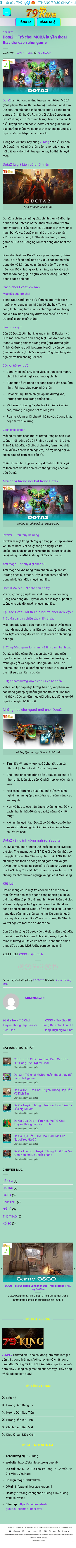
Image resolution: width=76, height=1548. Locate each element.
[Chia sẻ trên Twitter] (35, 967)
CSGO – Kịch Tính (31, 954)
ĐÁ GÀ (7, 1195)
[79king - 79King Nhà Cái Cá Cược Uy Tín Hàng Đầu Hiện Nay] (41, 12)
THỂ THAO (10, 1216)
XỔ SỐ (7, 1223)
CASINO (8, 1188)
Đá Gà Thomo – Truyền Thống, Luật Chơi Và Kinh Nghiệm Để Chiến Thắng (43, 1153)
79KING (7, 1355)
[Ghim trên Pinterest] (48, 967)
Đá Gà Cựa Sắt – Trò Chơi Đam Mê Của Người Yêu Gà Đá (39, 1137)
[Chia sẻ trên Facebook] (28, 967)
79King (44, 142)
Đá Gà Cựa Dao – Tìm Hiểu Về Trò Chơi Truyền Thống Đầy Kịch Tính (39, 1122)
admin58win (44, 53)
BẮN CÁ (8, 1181)
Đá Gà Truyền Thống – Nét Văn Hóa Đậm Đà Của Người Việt (43, 1107)
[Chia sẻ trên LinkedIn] (55, 967)
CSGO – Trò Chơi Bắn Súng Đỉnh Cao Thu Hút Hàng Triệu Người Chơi (57, 1025)
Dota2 (7, 100)
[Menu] (7, 12)
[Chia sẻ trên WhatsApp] (21, 967)
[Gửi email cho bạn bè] (41, 967)
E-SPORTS (8, 32)
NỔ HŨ (7, 1209)
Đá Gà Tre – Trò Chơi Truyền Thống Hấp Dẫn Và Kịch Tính (20, 1025)
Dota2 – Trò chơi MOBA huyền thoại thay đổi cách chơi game (43, 1076)
